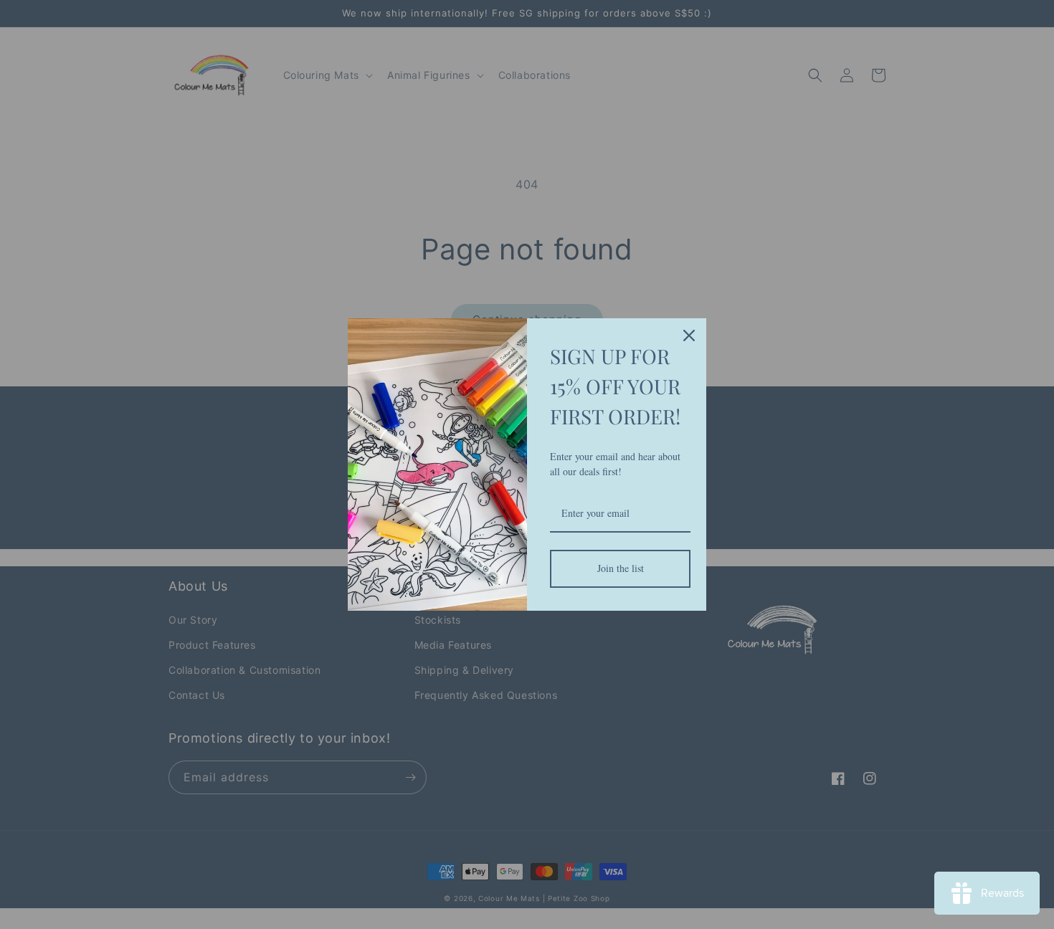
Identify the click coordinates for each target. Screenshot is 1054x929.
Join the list (620, 568)
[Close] (689, 335)
